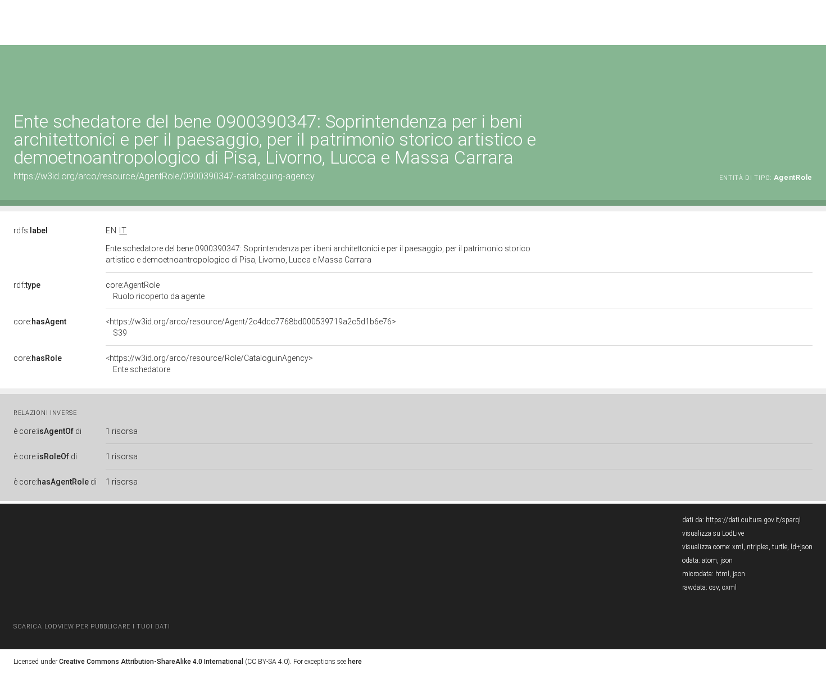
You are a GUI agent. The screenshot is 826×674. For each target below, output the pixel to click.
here (355, 662)
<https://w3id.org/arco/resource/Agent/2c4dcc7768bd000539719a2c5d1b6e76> (251, 327)
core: (39, 321)
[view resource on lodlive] (807, 72)
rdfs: (30, 230)
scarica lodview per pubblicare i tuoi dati (91, 626)
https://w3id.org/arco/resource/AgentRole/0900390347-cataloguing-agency (164, 176)
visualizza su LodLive (713, 533)
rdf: (26, 285)
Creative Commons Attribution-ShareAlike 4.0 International (151, 662)
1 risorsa (122, 431)
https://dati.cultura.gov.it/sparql (753, 520)
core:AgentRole (155, 291)
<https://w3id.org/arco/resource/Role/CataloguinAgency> (209, 364)
